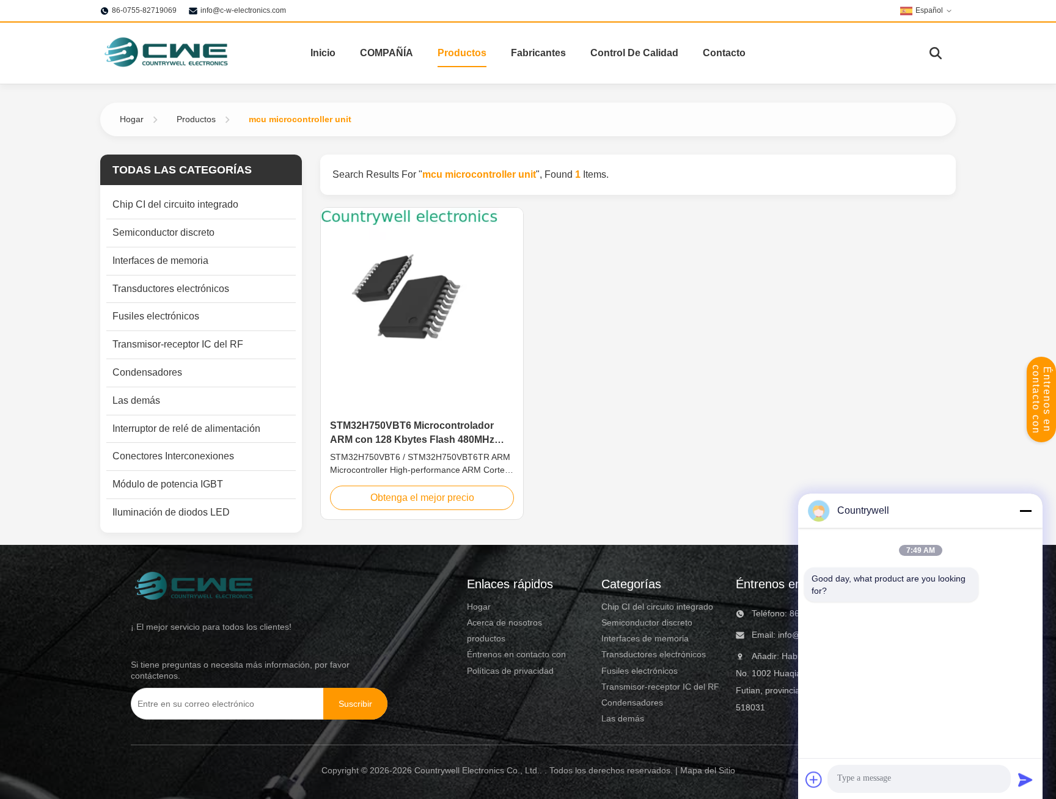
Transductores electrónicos (653, 654)
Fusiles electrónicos (639, 671)
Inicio (323, 53)
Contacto (724, 53)
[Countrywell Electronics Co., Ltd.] (165, 53)
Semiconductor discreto (646, 622)
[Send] (1025, 779)
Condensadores (632, 702)
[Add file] (814, 779)
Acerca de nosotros (504, 622)
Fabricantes (538, 53)
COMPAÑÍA (386, 53)
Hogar (132, 119)
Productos (462, 53)
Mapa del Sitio (707, 770)
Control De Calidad (634, 53)
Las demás (622, 718)
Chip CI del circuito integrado (657, 606)
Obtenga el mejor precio (422, 497)
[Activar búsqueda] (936, 53)
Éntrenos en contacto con (1041, 399)
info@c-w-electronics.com (243, 10)
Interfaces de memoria (645, 638)
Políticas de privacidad (510, 671)
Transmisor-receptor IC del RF (660, 686)
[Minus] (1025, 510)
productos (486, 638)
